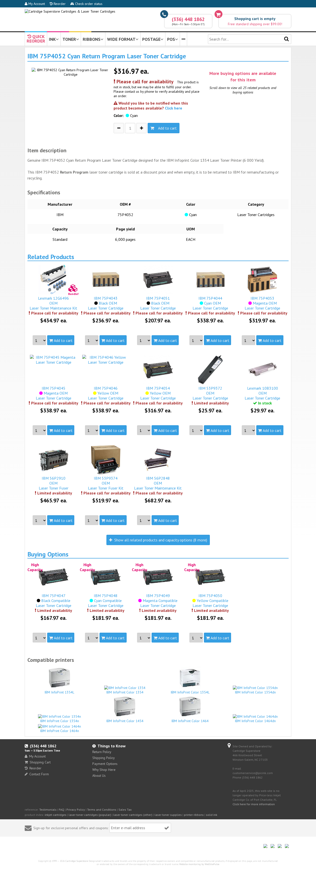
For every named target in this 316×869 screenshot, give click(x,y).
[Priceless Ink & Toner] (70, 11)
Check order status (88, 3)
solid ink (211, 815)
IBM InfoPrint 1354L (59, 692)
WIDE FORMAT (121, 39)
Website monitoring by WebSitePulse (199, 864)
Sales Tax (125, 809)
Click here (173, 108)
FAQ (61, 809)
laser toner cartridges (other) (132, 815)
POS (171, 39)
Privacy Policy (75, 809)
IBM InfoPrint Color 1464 (190, 721)
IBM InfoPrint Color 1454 (124, 721)
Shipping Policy (103, 758)
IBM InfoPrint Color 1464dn (255, 721)
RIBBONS (91, 39)
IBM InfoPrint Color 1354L (190, 692)
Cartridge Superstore (76, 861)
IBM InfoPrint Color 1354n (59, 721)
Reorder (59, 3)
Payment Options (105, 763)
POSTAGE (151, 39)
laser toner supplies (168, 815)
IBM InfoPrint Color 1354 (124, 692)
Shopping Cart (40, 762)
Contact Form (39, 774)
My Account (36, 3)
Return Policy (101, 752)
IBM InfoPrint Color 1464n (59, 731)
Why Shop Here (104, 769)
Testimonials (48, 809)
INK (52, 39)
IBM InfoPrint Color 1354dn (255, 692)
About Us (99, 775)
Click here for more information (254, 804)
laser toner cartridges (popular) (90, 815)
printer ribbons (194, 815)
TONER (69, 39)
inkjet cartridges (55, 815)
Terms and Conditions (101, 809)
